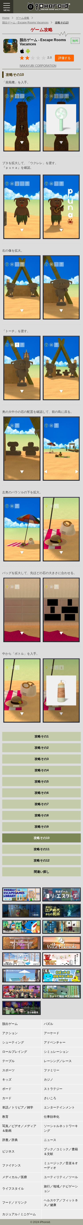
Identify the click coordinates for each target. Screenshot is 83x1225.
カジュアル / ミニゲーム (19, 1214)
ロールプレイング (14, 1051)
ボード (7, 1089)
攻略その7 (42, 804)
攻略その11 (42, 849)
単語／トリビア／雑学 (17, 1107)
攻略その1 (42, 736)
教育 (5, 1116)
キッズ (7, 1079)
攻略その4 (42, 770)
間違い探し (41, 871)
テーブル (8, 1061)
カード (7, 1098)
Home (6, 17)
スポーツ (8, 1070)
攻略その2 (42, 747)
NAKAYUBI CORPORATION (38, 65)
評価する (64, 58)
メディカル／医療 (14, 1177)
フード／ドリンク (14, 1202)
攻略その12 (42, 860)
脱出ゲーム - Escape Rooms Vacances (25, 22)
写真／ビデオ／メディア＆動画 (19, 1128)
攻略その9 (42, 826)
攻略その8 (42, 815)
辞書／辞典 (10, 1140)
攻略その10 (62, 22)
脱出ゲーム (10, 1024)
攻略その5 (42, 781)
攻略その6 (42, 792)
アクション (10, 1033)
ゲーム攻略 (22, 17)
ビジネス (8, 1151)
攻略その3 (42, 759)
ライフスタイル (13, 1188)
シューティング (13, 1042)
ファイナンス (11, 1165)
